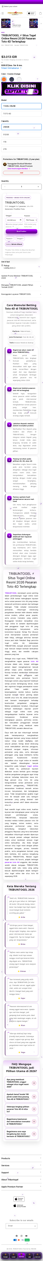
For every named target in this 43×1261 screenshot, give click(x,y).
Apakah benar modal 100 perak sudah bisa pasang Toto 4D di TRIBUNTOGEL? (18, 1096)
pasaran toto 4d (12, 862)
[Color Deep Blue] (11, 79)
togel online (32, 766)
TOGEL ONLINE (9, 106)
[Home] (15, 13)
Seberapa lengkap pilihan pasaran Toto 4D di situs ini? (18, 1109)
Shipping (12, 59)
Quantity (5, 181)
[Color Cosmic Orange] (4, 79)
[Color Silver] (19, 79)
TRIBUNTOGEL (11, 593)
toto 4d (34, 661)
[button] (2, 13)
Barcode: (17, 45)
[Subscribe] (34, 1226)
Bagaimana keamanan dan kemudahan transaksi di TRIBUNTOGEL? (18, 1121)
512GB (6, 135)
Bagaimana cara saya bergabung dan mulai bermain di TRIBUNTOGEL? (18, 1134)
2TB (5, 149)
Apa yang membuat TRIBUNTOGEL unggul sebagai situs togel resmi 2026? (18, 1083)
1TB (4, 142)
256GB (6, 127)
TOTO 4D (7, 114)
